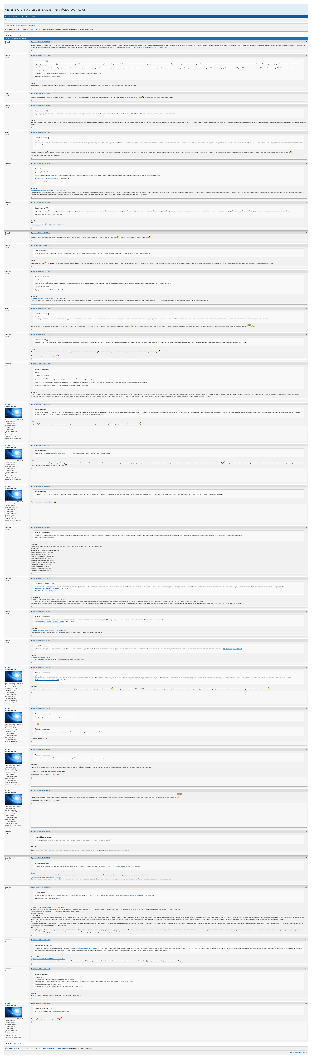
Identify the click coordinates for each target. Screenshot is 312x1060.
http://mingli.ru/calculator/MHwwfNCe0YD (86, 948)
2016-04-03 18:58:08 (44, 271)
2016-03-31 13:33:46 (44, 55)
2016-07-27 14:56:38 (44, 1003)
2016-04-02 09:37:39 (44, 163)
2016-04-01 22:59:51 (44, 105)
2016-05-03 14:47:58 (44, 667)
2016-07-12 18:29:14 (44, 940)
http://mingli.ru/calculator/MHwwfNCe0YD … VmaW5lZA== (48, 959)
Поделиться (34, 42)
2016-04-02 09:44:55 (44, 202)
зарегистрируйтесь (29, 25)
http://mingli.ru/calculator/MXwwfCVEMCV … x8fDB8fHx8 (47, 599)
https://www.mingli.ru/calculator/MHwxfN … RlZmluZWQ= (47, 877)
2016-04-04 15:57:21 (44, 334)
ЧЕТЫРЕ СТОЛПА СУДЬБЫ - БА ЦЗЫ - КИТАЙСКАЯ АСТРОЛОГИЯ (30, 29)
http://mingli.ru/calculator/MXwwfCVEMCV (47, 588)
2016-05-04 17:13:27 (44, 749)
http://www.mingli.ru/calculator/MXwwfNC (56, 453)
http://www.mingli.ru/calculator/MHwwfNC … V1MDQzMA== (48, 630)
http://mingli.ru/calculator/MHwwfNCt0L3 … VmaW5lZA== (47, 907)
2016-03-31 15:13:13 (44, 93)
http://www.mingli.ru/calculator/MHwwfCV (47, 680)
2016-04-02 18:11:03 (44, 233)
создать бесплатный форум (298, 1052)
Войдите (17, 25)
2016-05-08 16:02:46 (44, 858)
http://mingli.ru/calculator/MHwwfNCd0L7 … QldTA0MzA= (150, 47)
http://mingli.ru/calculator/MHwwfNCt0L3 (132, 895)
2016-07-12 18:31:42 (44, 968)
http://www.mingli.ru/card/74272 (48, 537)
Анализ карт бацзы (63, 29)
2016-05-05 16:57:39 (44, 790)
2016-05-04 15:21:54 (44, 708)
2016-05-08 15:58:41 (44, 831)
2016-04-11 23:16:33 (44, 486)
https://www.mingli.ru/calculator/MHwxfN (119, 866)
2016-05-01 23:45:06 (44, 611)
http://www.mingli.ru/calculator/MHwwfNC (47, 178)
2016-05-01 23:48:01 (44, 640)
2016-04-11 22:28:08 (44, 404)
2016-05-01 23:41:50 (44, 578)
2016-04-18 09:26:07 (44, 527)
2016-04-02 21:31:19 (44, 245)
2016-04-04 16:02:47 (44, 363)
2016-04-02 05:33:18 (44, 132)
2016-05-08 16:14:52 (44, 887)
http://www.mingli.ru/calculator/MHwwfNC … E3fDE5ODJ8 (48, 190)
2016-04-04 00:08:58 (44, 308)
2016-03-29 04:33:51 (44, 42)
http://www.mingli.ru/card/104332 (232, 648)
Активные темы (10, 20)
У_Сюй (7, 404)
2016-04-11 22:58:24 (44, 445)
